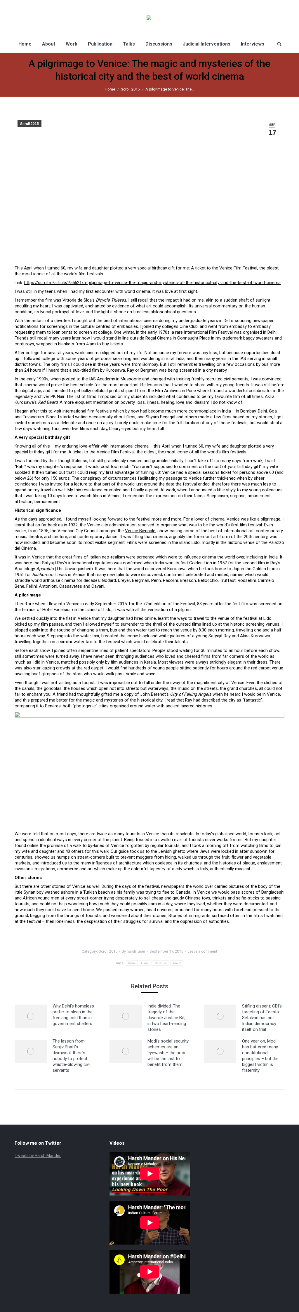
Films (144, 963)
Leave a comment (202, 951)
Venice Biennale (140, 530)
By (133, 951)
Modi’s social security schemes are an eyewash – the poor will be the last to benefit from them (168, 1052)
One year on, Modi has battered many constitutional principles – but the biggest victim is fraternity (260, 1055)
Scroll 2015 (130, 89)
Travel (177, 963)
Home (110, 89)
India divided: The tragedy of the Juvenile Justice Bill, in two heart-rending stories (166, 1017)
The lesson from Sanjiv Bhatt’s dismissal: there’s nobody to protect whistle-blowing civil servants (72, 1055)
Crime (132, 963)
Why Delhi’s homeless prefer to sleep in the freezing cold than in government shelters (73, 1014)
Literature (160, 963)
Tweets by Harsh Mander (38, 1155)
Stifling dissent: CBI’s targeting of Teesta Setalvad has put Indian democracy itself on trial (262, 1017)
